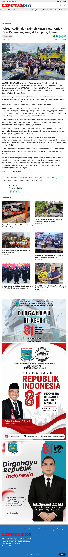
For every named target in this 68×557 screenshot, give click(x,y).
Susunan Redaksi (28, 529)
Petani (16, 180)
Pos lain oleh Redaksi (15, 188)
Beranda (4, 23)
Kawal (59, 177)
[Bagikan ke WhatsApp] (62, 36)
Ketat (4, 180)
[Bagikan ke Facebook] (57, 36)
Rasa (27, 180)
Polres (22, 180)
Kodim (10, 180)
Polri (9, 23)
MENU (3, 1)
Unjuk (40, 180)
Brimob (42, 177)
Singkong (34, 180)
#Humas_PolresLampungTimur (29, 177)
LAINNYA (62, 554)
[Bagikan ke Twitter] (59, 36)
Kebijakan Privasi (42, 529)
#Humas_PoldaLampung (10, 177)
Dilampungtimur (51, 177)
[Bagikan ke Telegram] (65, 36)
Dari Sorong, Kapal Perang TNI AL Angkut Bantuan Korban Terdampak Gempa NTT (32, 10)
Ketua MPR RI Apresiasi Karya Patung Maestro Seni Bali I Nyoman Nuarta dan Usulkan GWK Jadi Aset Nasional (50, 288)
